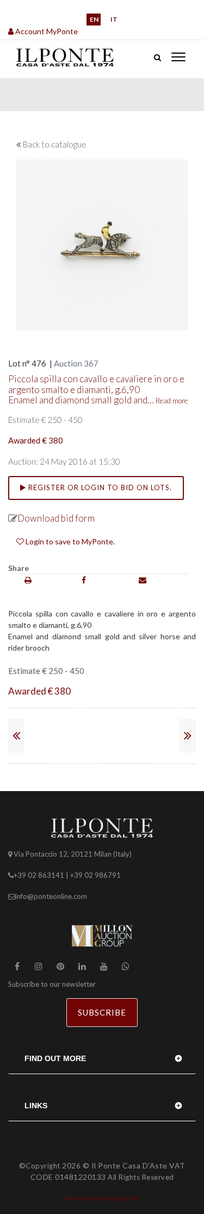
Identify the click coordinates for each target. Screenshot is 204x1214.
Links (35, 1105)
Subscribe (102, 1012)
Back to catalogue (54, 144)
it (114, 19)
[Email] (142, 579)
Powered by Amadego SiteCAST (102, 1198)
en (94, 19)
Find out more (55, 1058)
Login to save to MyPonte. (69, 541)
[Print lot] (28, 579)
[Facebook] (84, 579)
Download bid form (56, 518)
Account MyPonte (46, 31)
